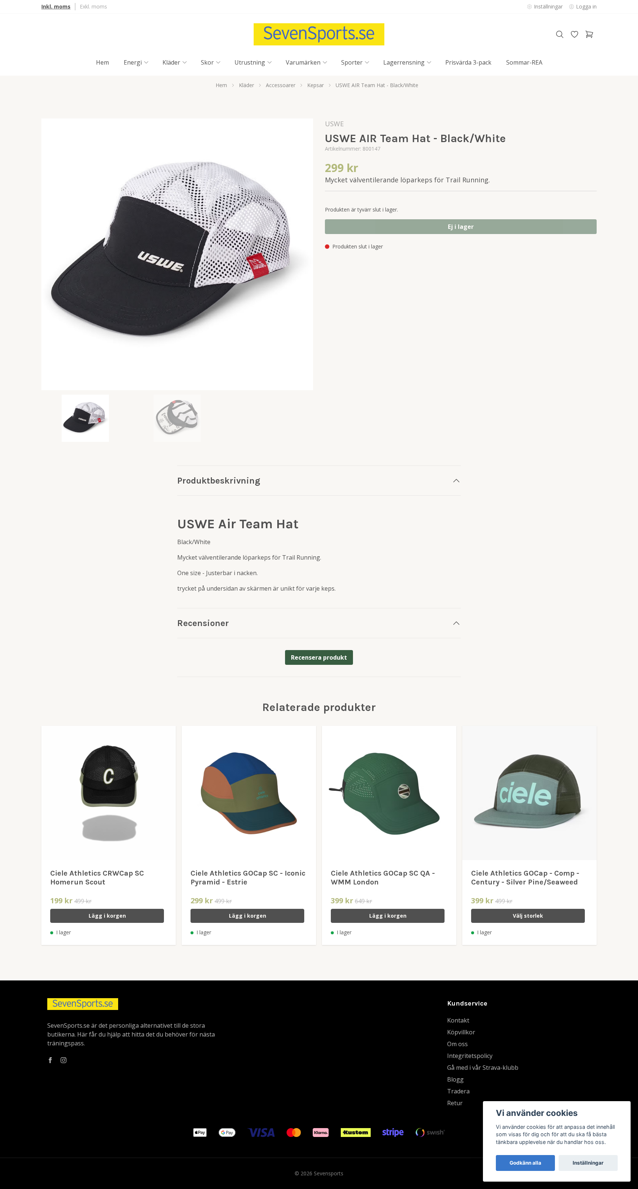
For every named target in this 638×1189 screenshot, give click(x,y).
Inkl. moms (56, 6)
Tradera (458, 1091)
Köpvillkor (461, 1032)
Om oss (457, 1044)
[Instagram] (63, 1060)
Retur (455, 1103)
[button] (300, 257)
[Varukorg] (589, 34)
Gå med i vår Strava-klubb (482, 1067)
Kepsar (315, 85)
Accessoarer (280, 85)
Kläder (246, 85)
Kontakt (458, 1020)
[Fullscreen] (177, 254)
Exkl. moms (93, 6)
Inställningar (588, 1163)
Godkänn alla (525, 1163)
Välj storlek (528, 915)
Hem (221, 85)
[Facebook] (50, 1060)
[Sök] (559, 34)
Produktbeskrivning (218, 480)
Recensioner (203, 623)
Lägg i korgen (107, 915)
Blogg (455, 1079)
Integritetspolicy (470, 1056)
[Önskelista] (574, 34)
